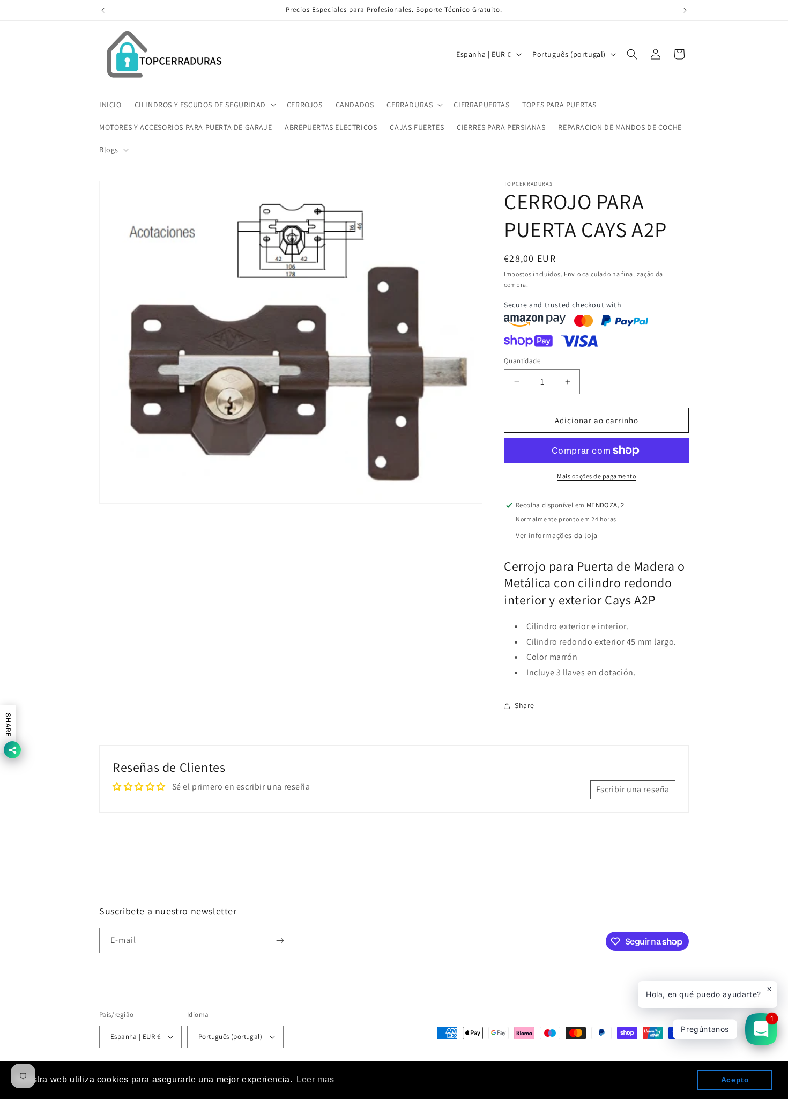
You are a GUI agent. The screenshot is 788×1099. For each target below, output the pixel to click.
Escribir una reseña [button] (633, 789)
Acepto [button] (735, 1079)
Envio (572, 274)
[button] (204, 104)
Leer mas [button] (315, 1079)
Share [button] (524, 705)
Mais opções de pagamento (596, 476)
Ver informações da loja (557, 535)
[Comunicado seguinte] (685, 10)
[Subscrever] (280, 940)
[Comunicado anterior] (103, 10)
